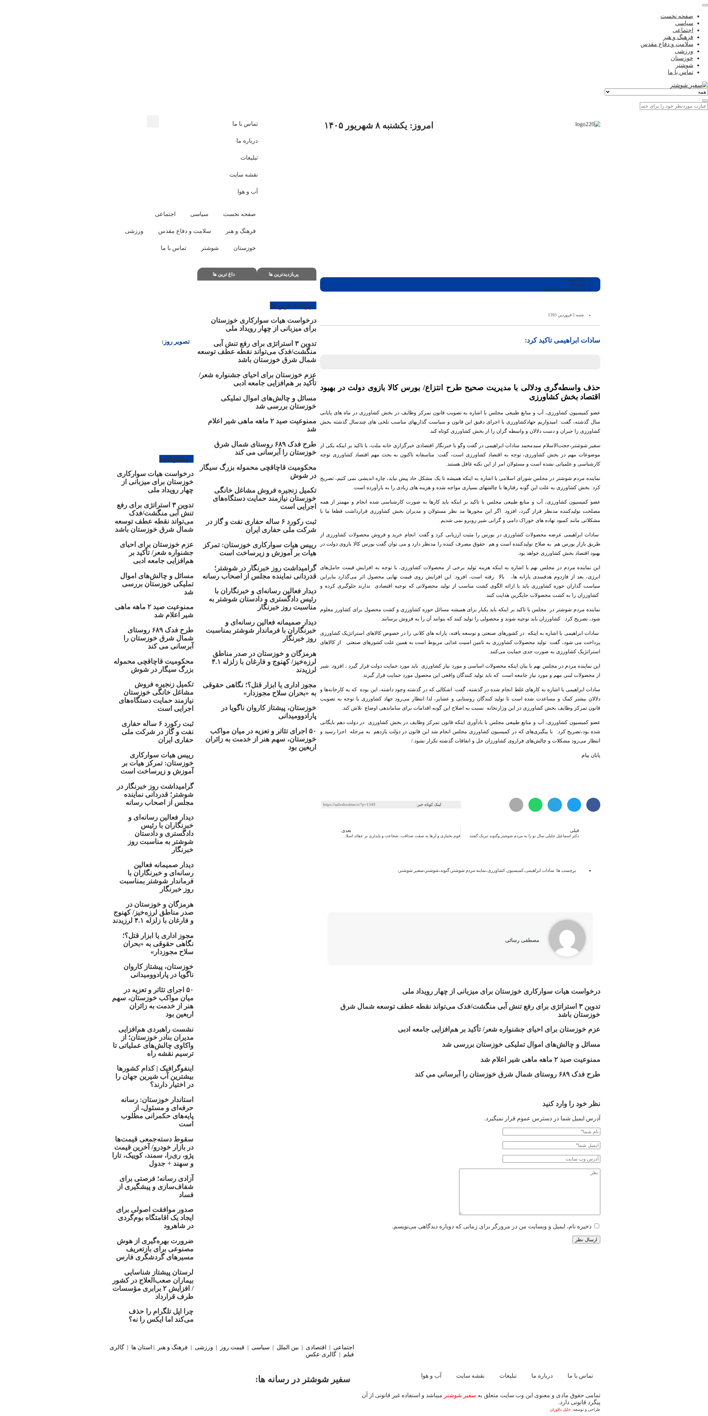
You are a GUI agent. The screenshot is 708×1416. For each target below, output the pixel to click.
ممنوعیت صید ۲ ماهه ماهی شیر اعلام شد (539, 1059)
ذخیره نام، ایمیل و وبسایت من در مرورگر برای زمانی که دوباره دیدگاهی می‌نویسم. (491, 1226)
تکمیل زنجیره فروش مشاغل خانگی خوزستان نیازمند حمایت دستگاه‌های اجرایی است (264, 498)
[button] (153, 121)
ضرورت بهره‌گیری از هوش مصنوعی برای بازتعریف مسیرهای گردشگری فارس (155, 1249)
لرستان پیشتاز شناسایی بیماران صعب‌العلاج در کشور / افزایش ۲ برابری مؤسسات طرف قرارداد (153, 1284)
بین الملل (288, 1347)
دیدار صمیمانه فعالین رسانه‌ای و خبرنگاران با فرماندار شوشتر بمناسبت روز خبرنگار (261, 630)
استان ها (141, 1347)
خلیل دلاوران (561, 1410)
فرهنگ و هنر (172, 1347)
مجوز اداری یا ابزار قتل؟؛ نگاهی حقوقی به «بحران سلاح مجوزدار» (259, 689)
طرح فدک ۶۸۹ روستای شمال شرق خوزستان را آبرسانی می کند (507, 1074)
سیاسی (260, 1347)
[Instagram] (183, 124)
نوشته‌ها (579, 284)
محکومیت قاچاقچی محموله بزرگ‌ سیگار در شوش (154, 665)
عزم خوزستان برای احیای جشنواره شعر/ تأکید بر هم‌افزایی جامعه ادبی (499, 1029)
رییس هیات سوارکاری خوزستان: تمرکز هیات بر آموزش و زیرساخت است (259, 549)
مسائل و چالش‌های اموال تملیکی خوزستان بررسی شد (521, 1044)
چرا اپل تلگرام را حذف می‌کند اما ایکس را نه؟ (161, 1315)
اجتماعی (343, 1347)
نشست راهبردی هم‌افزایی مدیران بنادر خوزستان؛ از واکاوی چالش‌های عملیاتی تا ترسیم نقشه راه (153, 1041)
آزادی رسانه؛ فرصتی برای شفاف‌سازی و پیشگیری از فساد (156, 1186)
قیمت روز (232, 1347)
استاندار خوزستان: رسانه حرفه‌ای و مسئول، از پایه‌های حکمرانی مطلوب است (157, 1112)
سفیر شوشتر (460, 1395)
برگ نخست (576, 279)
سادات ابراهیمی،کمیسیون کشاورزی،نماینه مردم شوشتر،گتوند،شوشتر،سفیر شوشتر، (476, 870)
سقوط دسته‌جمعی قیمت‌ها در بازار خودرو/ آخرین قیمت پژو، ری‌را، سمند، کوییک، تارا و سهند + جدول (153, 1151)
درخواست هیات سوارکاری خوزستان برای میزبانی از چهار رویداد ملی (501, 991)
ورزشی (204, 1347)
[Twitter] (292, 1400)
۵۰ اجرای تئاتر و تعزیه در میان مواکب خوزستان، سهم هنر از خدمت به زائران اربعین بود (260, 739)
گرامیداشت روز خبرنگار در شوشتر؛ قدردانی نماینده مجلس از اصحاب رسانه (259, 572)
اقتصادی (316, 1347)
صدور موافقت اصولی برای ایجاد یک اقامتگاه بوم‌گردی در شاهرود (155, 1217)
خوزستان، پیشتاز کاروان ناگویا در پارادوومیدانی (159, 970)
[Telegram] (195, 1400)
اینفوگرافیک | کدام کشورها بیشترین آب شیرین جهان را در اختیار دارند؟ (154, 1076)
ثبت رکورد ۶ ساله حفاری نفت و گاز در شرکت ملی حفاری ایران (261, 525)
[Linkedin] (147, 1400)
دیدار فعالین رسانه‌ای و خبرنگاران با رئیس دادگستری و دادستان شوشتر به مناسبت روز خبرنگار (262, 599)
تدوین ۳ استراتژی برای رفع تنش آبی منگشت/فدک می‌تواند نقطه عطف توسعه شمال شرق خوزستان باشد (256, 351)
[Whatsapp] (244, 1400)
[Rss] (203, 144)
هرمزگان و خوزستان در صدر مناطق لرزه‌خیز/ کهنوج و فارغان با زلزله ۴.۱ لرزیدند (264, 662)
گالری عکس (321, 1354)
